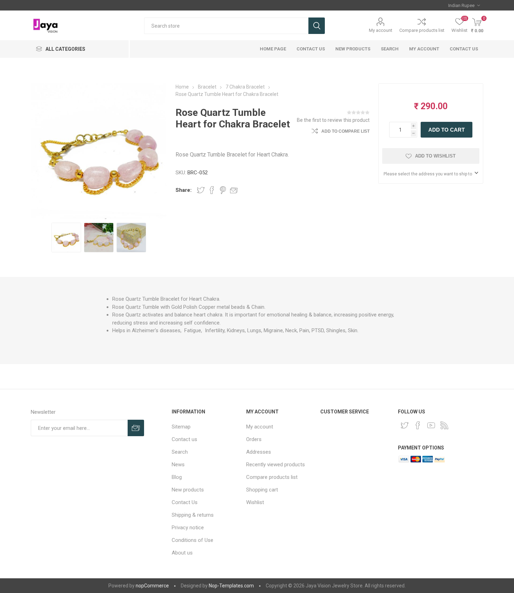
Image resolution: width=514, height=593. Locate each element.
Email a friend (234, 190)
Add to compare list (345, 131)
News (178, 464)
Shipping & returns (193, 515)
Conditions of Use (192, 540)
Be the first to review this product (333, 120)
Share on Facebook (212, 190)
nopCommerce (152, 585)
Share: (184, 190)
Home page (273, 48)
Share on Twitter (201, 190)
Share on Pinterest (223, 190)
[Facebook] (417, 425)
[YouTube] (431, 425)
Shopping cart (262, 490)
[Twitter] (404, 425)
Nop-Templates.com (231, 585)
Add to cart (446, 130)
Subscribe (136, 428)
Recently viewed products (275, 464)
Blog (177, 477)
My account (380, 30)
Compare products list (421, 30)
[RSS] (444, 425)
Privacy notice (188, 527)
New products (352, 48)
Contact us (464, 48)
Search (316, 26)
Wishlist (255, 502)
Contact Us (311, 48)
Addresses (258, 452)
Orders (254, 439)
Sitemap (181, 427)
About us (182, 553)
